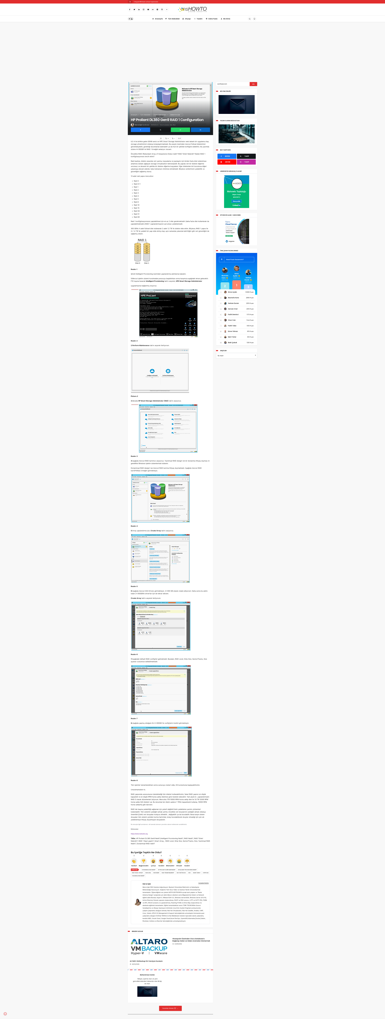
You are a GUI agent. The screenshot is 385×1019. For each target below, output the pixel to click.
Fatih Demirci (233, 314)
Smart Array (196, 873)
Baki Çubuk (232, 343)
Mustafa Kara (225, 277)
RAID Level (148, 873)
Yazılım (199, 19)
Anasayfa (159, 19)
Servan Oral (232, 309)
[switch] (130, 18)
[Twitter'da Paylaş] (160, 130)
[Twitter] (134, 9)
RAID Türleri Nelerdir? (168, 873)
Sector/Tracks (181, 873)
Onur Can (232, 320)
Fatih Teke (232, 326)
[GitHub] (162, 9)
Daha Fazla (212, 19)
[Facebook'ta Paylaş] (140, 130)
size (189, 873)
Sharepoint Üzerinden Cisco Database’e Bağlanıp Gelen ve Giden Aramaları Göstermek (191, 940)
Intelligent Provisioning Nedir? (187, 870)
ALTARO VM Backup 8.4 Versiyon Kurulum (146, 961)
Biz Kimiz (226, 19)
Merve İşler (138, 125)
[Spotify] (157, 9)
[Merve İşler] (138, 902)
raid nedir (156, 873)
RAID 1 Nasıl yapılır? (137, 873)
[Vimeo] (167, 9)
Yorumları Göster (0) (169, 1008)
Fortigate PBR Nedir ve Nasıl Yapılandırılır (146, 2)
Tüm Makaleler (174, 19)
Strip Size (205, 873)
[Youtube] (148, 9)
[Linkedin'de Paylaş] (200, 130)
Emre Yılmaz (233, 331)
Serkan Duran (248, 279)
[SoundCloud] (153, 9)
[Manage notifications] (5, 1013)
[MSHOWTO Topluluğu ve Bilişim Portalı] (192, 9)
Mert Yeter (232, 337)
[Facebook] (130, 9)
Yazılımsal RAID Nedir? (138, 876)
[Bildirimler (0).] (254, 19)
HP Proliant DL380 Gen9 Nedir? (167, 870)
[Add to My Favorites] (161, 138)
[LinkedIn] (139, 9)
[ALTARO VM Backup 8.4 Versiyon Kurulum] (149, 947)
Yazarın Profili (203, 883)
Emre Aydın (236, 275)
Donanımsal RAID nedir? (149, 870)
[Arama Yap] (250, 19)
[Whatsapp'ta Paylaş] (180, 130)
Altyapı (188, 19)
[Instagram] (143, 9)
